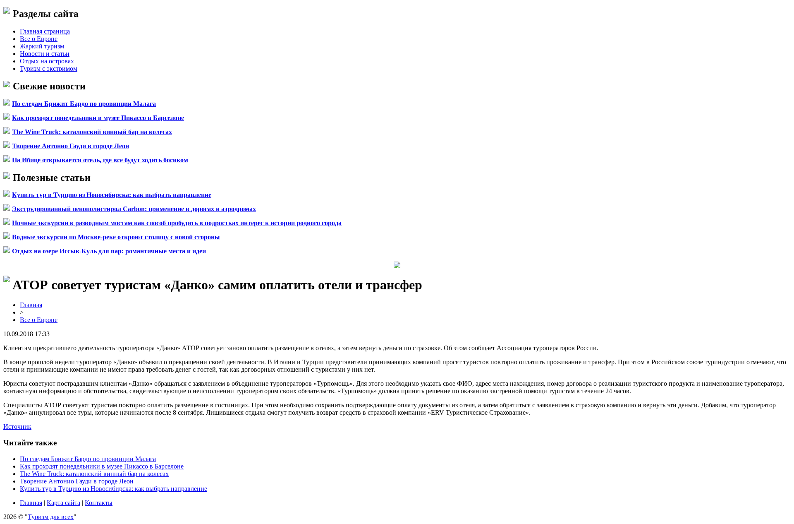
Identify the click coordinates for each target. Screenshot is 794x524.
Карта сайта (63, 502)
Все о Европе (38, 38)
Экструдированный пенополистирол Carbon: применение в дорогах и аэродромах (134, 208)
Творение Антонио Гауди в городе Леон (70, 145)
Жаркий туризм (42, 46)
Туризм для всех (51, 516)
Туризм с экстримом (48, 68)
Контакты (98, 502)
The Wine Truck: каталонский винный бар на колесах (92, 131)
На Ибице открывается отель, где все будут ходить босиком (100, 159)
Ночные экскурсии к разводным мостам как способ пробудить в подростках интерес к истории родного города (177, 222)
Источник (17, 426)
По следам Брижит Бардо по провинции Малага (84, 103)
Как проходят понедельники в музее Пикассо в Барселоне (98, 117)
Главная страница (45, 31)
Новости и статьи (44, 53)
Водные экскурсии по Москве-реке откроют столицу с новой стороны (116, 236)
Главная (31, 304)
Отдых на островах (47, 61)
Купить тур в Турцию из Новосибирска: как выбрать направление (111, 194)
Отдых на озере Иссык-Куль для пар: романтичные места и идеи (109, 251)
